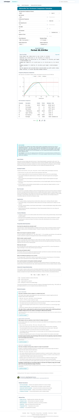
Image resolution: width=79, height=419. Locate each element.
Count (50, 36)
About (28, 413)
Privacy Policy (39, 413)
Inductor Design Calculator (25, 386)
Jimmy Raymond (29, 377)
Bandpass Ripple (43, 38)
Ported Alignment (22, 38)
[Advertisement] (39, 133)
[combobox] (55, 13)
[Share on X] (40, 120)
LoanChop (22, 407)
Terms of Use (32, 413)
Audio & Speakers (25, 5)
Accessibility (45, 413)
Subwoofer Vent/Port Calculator (26, 388)
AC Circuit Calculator (24, 384)
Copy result (57, 54)
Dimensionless (52, 17)
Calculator (24, 413)
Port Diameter (21, 30)
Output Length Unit (44, 42)
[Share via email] (44, 120)
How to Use (50, 413)
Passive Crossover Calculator (25, 389)
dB (49, 28)
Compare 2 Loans (23, 401)
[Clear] (49, 13)
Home (18, 5)
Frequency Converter (24, 391)
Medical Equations (23, 402)
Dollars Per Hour (23, 399)
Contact (55, 413)
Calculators (14, 1)
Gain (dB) (21, 26)
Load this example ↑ (23, 315)
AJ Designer (7, 1)
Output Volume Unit (23, 42)
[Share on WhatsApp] (37, 120)
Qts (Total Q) (21, 15)
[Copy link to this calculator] (42, 120)
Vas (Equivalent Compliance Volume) (26, 11)
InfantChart (22, 404)
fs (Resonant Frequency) (24, 19)
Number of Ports (22, 34)
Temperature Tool (23, 405)
